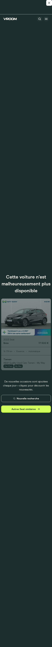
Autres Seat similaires (24, 409)
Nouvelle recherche (28, 398)
